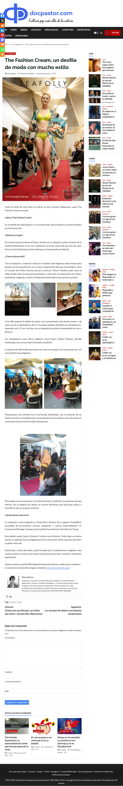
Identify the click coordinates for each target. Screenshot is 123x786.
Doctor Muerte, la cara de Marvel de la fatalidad (95, 80)
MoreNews (107, 780)
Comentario (10, 638)
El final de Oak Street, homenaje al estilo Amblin (95, 143)
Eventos (13, 602)
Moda (20, 602)
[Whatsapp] (2, 49)
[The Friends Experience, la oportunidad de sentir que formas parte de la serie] (17, 726)
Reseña (104, 109)
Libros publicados (85, 771)
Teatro (8, 36)
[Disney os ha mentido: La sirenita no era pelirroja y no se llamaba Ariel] (70, 726)
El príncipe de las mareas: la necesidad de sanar (95, 128)
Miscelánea (21, 36)
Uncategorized (10, 54)
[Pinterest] (2, 35)
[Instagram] (7, 596)
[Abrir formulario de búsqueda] (101, 33)
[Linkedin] (10, 596)
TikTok (115, 33)
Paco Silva (9, 753)
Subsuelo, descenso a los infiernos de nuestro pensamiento (95, 201)
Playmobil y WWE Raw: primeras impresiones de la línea (95, 291)
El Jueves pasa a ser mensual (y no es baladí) (41, 740)
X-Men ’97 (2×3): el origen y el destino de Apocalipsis (95, 353)
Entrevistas (83, 30)
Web (7, 691)
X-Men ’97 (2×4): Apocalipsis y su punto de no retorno (95, 338)
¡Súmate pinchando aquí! (58, 567)
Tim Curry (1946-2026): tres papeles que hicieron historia (95, 65)
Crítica (109, 91)
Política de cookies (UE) (103, 771)
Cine (103, 59)
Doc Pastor (36, 747)
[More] (2, 54)
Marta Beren (11, 74)
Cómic (14, 30)
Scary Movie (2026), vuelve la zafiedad (95, 96)
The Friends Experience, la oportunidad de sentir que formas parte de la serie (16, 743)
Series (24, 30)
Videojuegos (51, 30)
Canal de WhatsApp (68, 771)
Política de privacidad (61, 774)
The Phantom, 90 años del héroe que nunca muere (95, 248)
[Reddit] (2, 25)
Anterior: (23, 610)
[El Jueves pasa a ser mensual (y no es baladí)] (43, 726)
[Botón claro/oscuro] (96, 33)
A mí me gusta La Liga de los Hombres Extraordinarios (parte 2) (95, 217)
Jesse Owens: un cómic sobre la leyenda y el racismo (95, 170)
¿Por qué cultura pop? (18, 771)
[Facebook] (2, 15)
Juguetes (36, 30)
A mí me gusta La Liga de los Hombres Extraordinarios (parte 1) (95, 233)
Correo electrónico (13, 681)
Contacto (32, 771)
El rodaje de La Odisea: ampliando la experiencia (95, 112)
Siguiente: (63, 610)
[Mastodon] (2, 40)
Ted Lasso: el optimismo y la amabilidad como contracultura (95, 322)
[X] (2, 20)
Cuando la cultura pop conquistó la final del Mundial (95, 306)
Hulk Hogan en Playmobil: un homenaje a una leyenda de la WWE (95, 275)
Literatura (68, 30)
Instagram (55, 771)
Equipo (40, 771)
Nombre (9, 672)
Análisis (112, 269)
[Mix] (2, 44)
